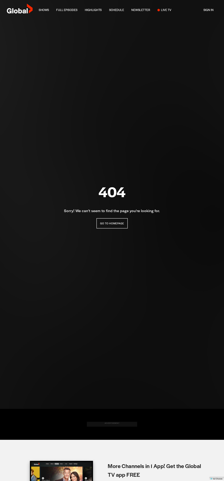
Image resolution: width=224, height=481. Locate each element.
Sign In (208, 10)
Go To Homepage (112, 223)
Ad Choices (217, 479)
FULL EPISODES (66, 10)
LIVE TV (166, 10)
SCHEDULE (116, 10)
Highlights (93, 10)
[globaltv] (20, 9)
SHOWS (44, 10)
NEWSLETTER (140, 10)
